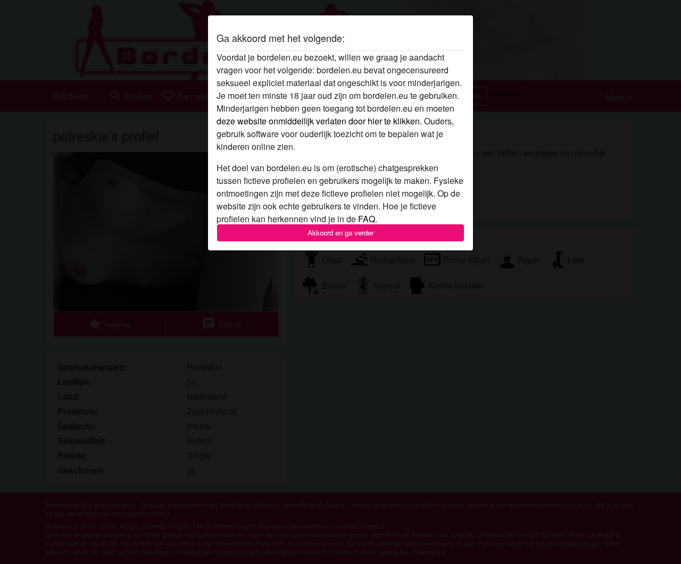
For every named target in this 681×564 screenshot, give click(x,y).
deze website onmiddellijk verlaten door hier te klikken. (319, 121)
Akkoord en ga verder (340, 233)
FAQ (366, 219)
